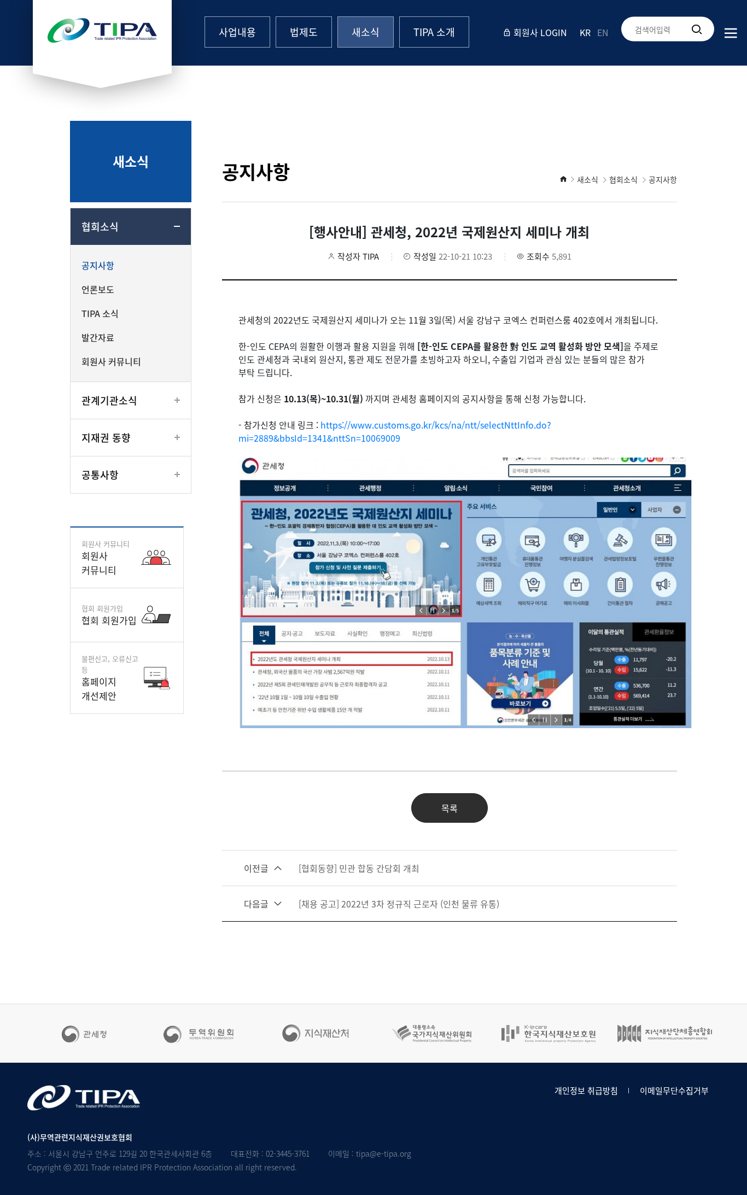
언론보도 (97, 289)
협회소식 (100, 226)
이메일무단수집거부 (674, 1091)
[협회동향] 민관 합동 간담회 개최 (331, 868)
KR (585, 32)
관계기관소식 (109, 400)
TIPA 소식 (100, 313)
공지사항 (97, 265)
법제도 (304, 32)
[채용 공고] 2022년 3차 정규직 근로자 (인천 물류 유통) (371, 903)
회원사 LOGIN (539, 32)
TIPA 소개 (434, 32)
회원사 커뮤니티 (111, 361)
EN (603, 32)
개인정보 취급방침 (586, 1091)
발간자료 (97, 337)
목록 (449, 808)
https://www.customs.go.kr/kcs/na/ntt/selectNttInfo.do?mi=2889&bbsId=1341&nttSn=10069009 (394, 431)
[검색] (696, 29)
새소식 (366, 32)
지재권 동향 (106, 437)
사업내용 (237, 32)
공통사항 (100, 474)
